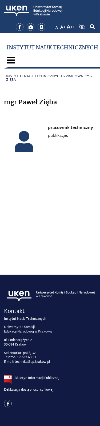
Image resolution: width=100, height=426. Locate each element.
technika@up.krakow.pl (32, 362)
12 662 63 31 (26, 357)
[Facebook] (19, 27)
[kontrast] (81, 27)
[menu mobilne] (11, 60)
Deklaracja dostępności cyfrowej (28, 390)
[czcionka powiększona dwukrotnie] (71, 25)
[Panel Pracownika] (30, 27)
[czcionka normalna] (56, 25)
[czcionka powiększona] (63, 25)
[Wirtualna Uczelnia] (41, 27)
